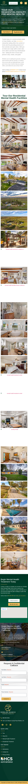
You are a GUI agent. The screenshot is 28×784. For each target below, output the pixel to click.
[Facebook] (2, 725)
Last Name (6, 677)
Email (5, 684)
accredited (19, 41)
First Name (6, 669)
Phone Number (7, 691)
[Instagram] (6, 725)
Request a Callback (7, 654)
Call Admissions (6, 647)
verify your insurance (20, 595)
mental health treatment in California (15, 71)
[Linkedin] (10, 725)
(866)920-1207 (14, 69)
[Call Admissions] (2, 645)
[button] (26, 3)
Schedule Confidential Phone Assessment (12, 656)
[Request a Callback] (2, 652)
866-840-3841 (11, 595)
